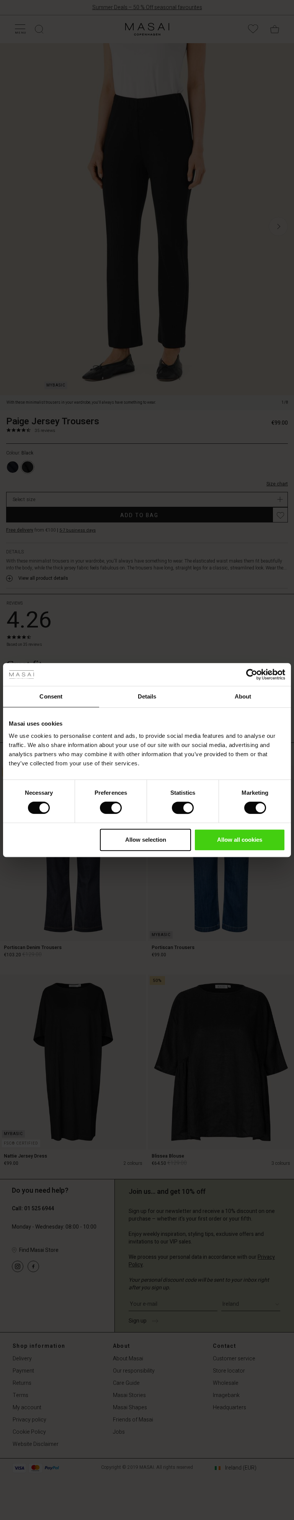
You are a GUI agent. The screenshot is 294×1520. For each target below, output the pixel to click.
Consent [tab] (50, 696)
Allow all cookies (239, 839)
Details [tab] (147, 696)
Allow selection (145, 839)
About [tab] (243, 696)
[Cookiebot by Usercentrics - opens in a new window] (251, 674)
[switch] (111, 808)
